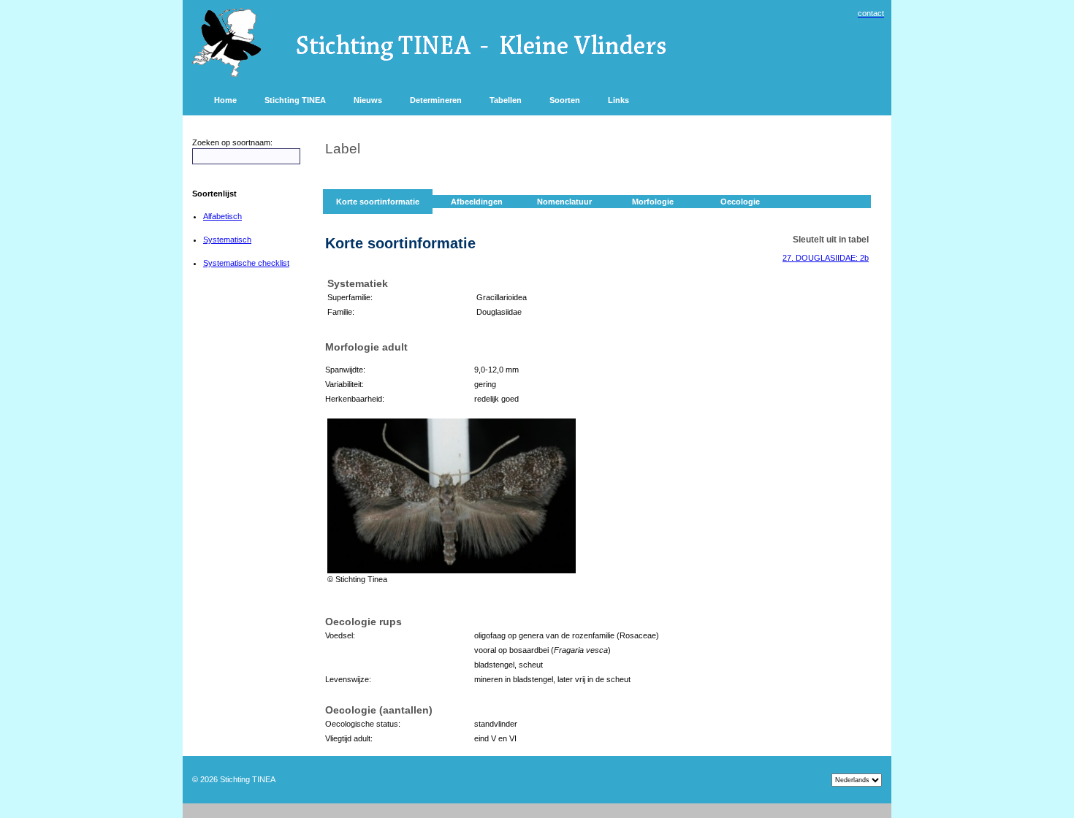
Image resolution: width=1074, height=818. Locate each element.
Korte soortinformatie (377, 201)
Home (225, 100)
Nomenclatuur (564, 201)
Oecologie (740, 201)
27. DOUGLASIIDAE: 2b (825, 257)
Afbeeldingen (477, 201)
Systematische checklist (246, 263)
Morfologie (653, 201)
